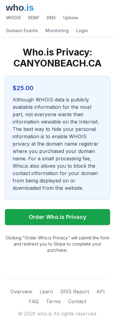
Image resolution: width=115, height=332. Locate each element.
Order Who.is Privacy (57, 217)
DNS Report (74, 291)
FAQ (34, 301)
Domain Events (22, 30)
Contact (77, 301)
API (100, 291)
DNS (51, 17)
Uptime (70, 17)
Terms (53, 301)
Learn (46, 291)
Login (82, 30)
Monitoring (57, 30)
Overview (21, 291)
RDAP (33, 17)
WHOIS (13, 17)
